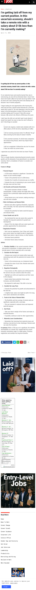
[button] (2, 1)
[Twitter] (14, 342)
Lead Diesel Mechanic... (5, 412)
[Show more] (28, 342)
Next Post (31, 352)
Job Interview (5, 547)
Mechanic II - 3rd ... (7, 427)
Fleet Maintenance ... (7, 453)
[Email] (24, 342)
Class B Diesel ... (6, 446)
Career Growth (5, 528)
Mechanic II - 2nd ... (7, 420)
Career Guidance (6, 531)
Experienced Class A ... (8, 440)
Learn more (13, 583)
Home (2, 9)
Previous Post (6, 352)
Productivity (5, 553)
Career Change (5, 525)
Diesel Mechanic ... (7, 405)
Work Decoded (5, 563)
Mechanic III (5, 433)
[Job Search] (8, 466)
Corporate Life (6, 535)
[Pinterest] (21, 342)
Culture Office (6, 538)
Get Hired (4, 544)
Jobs (12, 465)
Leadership (4, 550)
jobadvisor (8, 9)
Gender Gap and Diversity (9, 541)
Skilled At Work (6, 560)
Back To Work (5, 522)
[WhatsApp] (17, 342)
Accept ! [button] (6, 587)
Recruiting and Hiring (8, 556)
